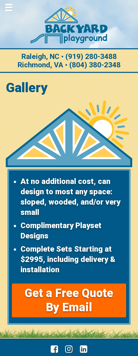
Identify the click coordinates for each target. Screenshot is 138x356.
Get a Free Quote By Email (69, 300)
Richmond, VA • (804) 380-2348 (69, 65)
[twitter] (69, 349)
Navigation (9, 7)
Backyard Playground (69, 24)
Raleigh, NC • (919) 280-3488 (69, 56)
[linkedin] (83, 349)
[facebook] (54, 349)
